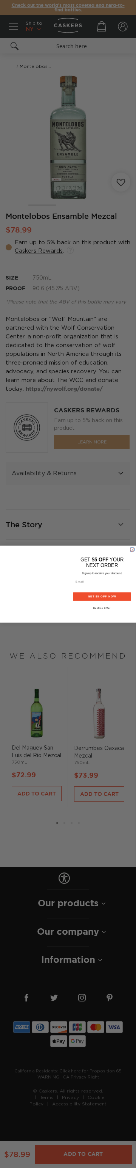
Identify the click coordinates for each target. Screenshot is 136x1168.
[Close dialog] (132, 549)
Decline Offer (102, 608)
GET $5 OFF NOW (102, 596)
